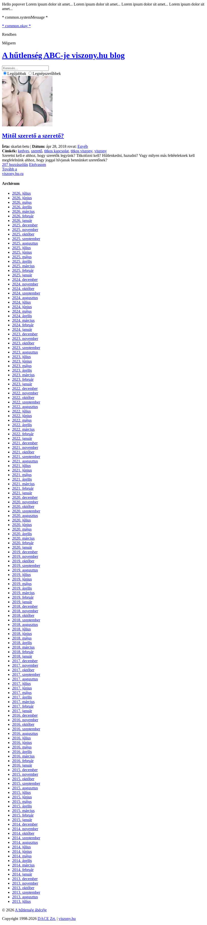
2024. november (25, 284)
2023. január (22, 384)
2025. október (23, 234)
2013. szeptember (26, 892)
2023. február (23, 379)
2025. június (22, 252)
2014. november (25, 829)
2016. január (22, 765)
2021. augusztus (25, 461)
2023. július (21, 357)
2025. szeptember (26, 239)
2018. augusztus (25, 624)
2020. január (22, 547)
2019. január (22, 602)
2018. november (25, 611)
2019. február (23, 597)
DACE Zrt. (47, 918)
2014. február (23, 870)
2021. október (23, 452)
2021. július (21, 466)
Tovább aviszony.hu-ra (12, 171)
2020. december (25, 497)
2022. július (21, 411)
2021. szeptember (26, 456)
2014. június (22, 851)
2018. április (22, 643)
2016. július (21, 738)
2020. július (21, 520)
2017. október (23, 670)
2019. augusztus (25, 570)
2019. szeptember (26, 565)
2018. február (23, 652)
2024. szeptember (26, 293)
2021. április (22, 479)
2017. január (22, 711)
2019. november (25, 556)
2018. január (22, 656)
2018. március (23, 647)
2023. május (22, 366)
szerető (36, 151)
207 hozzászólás (15, 164)
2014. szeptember (26, 838)
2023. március (23, 375)
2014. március (23, 865)
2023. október (23, 343)
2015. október (23, 779)
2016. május (22, 747)
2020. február (23, 543)
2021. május (22, 475)
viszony (100, 151)
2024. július (21, 302)
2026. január (22, 220)
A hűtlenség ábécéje (31, 910)
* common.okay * (16, 26)
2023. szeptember (26, 347)
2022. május (22, 420)
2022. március (23, 429)
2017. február (23, 706)
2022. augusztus (25, 406)
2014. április (22, 860)
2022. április (22, 425)
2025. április (22, 261)
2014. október (23, 833)
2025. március (23, 266)
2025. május (22, 257)
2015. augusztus (25, 788)
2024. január (22, 329)
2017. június (22, 688)
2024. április (22, 316)
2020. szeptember (26, 511)
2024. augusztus (25, 298)
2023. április (22, 370)
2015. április (22, 806)
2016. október (23, 724)
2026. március (23, 211)
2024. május (22, 311)
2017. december (25, 661)
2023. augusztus (25, 352)
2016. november (25, 720)
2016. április (22, 751)
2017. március (23, 702)
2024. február (23, 325)
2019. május (22, 584)
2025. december (25, 225)
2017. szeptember (26, 674)
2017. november (25, 665)
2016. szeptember (26, 729)
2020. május (22, 529)
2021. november (25, 447)
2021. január (22, 493)
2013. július (21, 901)
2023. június (22, 361)
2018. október (23, 615)
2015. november (25, 774)
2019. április (22, 588)
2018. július (21, 629)
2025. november (25, 229)
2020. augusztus (25, 515)
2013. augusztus (25, 897)
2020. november (25, 502)
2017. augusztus (25, 679)
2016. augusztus (25, 733)
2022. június (22, 416)
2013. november (25, 883)
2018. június (22, 633)
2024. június (22, 307)
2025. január (22, 275)
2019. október (23, 561)
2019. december (25, 552)
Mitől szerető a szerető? (33, 135)
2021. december (25, 443)
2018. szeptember (26, 620)
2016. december (25, 715)
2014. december (25, 824)
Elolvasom (37, 164)
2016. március (23, 756)
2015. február (23, 815)
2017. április (22, 697)
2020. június (22, 525)
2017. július (21, 683)
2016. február (23, 761)
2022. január (22, 438)
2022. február (23, 434)
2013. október (23, 888)
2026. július (21, 193)
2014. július (21, 847)
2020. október (23, 506)
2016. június (22, 742)
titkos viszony (81, 151)
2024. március (23, 320)
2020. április (22, 534)
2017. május (22, 692)
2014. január (22, 874)
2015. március (23, 810)
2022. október (23, 397)
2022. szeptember (26, 402)
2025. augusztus (25, 243)
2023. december (25, 334)
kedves (23, 151)
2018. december (25, 606)
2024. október (23, 288)
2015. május (22, 801)
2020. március (23, 538)
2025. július (21, 248)
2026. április (22, 207)
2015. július (21, 792)
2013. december (25, 879)
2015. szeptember (26, 783)
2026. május (22, 202)
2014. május (22, 856)
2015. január (22, 820)
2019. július (21, 574)
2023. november (25, 338)
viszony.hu (67, 918)
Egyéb (82, 146)
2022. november (25, 393)
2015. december (25, 770)
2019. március (23, 593)
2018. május (22, 638)
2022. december (25, 388)
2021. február (23, 488)
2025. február (23, 270)
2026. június (22, 198)
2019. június (22, 579)
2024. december (25, 279)
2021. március (23, 484)
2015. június (22, 797)
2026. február (23, 216)
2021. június (22, 470)
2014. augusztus (25, 842)
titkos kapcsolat (56, 151)
